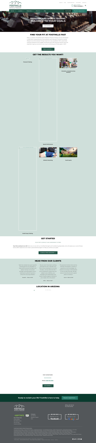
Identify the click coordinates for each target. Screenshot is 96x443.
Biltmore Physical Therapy (57, 429)
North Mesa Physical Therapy (33, 433)
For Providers (78, 2)
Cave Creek (74, 429)
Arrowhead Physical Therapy (47, 429)
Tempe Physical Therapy (38, 435)
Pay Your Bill (68, 10)
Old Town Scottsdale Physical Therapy (44, 433)
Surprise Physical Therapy (18, 435)
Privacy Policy (16, 439)
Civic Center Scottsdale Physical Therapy (35, 430)
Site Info (52, 439)
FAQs (65, 2)
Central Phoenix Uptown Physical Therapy (21, 430)
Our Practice (33, 415)
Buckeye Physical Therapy (67, 429)
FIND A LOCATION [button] (47, 49)
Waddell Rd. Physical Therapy (48, 435)
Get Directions (47, 377)
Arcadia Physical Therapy (38, 429)
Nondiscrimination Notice (46, 439)
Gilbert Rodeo (58, 430)
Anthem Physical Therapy (28, 429)
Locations (20, 10)
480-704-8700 (49, 380)
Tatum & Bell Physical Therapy (28, 435)
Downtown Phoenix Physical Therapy (49, 430)
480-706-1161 (71, 405)
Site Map (56, 439)
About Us (38, 10)
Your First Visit (17, 422)
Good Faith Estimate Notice (24, 439)
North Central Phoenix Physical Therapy (20, 433)
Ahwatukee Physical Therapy (18, 429)
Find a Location (17, 419)
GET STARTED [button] (47, 25)
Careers (60, 2)
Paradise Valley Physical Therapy (57, 433)
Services (12, 10)
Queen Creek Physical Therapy (19, 434)
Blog (45, 10)
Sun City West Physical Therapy (76, 434)
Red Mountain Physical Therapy (30, 434)
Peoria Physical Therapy (67, 433)
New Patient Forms (17, 420)
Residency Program (35, 417)
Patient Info (29, 10)
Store (32, 418)
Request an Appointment (79, 10)
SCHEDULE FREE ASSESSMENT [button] (47, 252)
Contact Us (84, 2)
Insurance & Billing (17, 423)
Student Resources (70, 2)
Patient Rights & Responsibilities (35, 439)
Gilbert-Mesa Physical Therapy (67, 430)
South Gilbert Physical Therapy (53, 434)
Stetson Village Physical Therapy (64, 434)
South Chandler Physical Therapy (41, 434)
